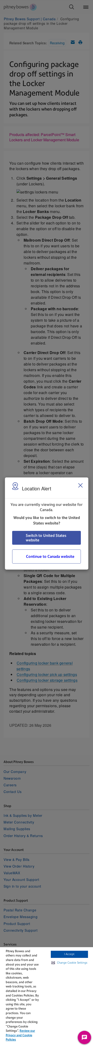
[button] (69, 963)
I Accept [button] (69, 954)
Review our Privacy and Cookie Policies (20, 1035)
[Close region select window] (80, 485)
